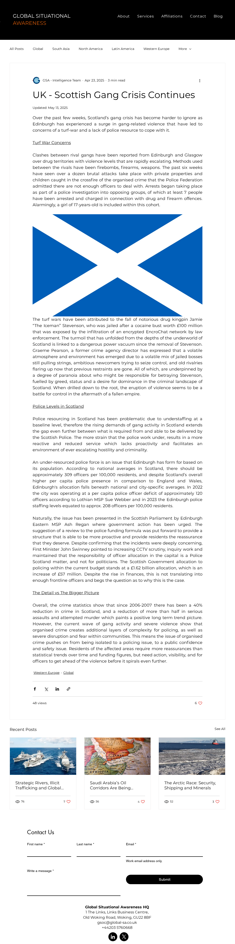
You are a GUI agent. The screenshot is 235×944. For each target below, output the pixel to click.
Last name (85, 844)
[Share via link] (68, 689)
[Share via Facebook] (35, 689)
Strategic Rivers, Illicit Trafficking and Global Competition (38, 785)
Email (131, 844)
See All (220, 729)
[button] (124, 16)
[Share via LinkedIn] (57, 689)
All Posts (17, 49)
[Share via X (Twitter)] (46, 689)
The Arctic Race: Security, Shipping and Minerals (190, 785)
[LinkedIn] (112, 936)
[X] (124, 936)
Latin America (123, 49)
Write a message (40, 871)
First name (36, 844)
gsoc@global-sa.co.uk (117, 922)
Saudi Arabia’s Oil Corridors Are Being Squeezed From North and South (117, 785)
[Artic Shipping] (192, 756)
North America (91, 49)
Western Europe (156, 49)
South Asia (61, 49)
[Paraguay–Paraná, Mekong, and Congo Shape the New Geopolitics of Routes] (43, 756)
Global (38, 49)
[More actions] (199, 80)
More (183, 49)
